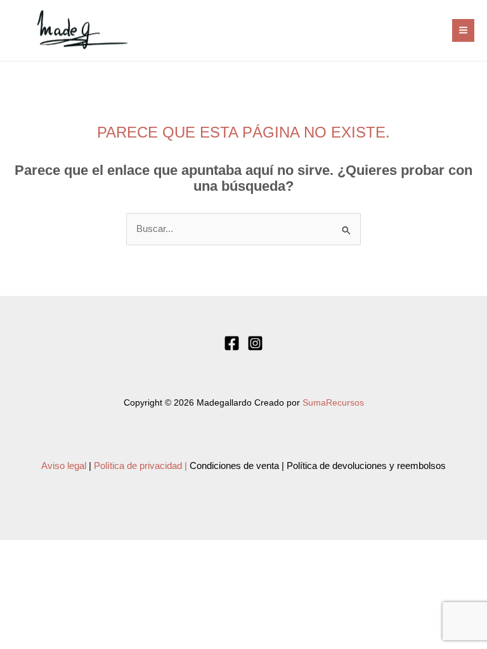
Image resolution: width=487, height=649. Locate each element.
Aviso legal (63, 466)
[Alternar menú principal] (463, 30)
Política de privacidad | (140, 466)
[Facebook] (232, 343)
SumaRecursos (333, 403)
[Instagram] (255, 343)
